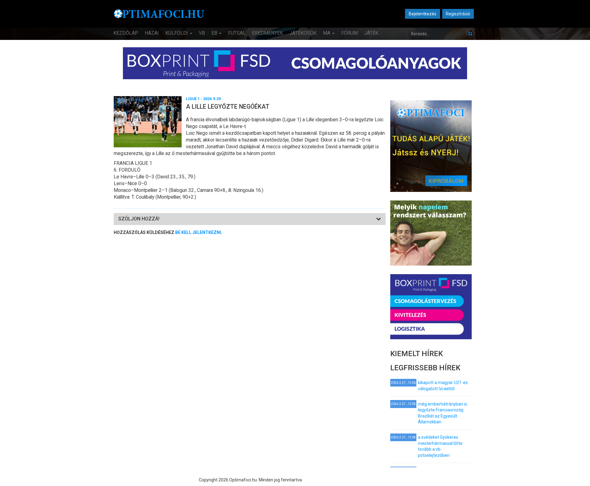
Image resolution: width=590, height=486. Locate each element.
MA (327, 33)
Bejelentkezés (422, 13)
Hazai (152, 33)
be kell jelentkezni (198, 232)
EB (214, 33)
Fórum (349, 33)
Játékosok (303, 33)
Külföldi (177, 33)
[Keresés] (470, 34)
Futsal (237, 33)
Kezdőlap (125, 33)
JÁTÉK (371, 33)
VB (202, 33)
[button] (138, 219)
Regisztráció (458, 13)
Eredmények (267, 33)
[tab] (250, 219)
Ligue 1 (193, 98)
